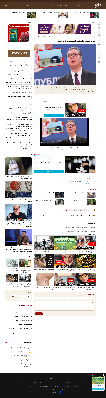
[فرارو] (97, 5)
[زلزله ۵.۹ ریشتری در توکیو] (59, 195)
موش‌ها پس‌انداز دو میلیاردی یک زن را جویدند (44, 200)
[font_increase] (99, 42)
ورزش (79, 5)
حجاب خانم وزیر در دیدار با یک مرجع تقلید (48, 12)
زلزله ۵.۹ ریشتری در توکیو (49, 193)
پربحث (11, 61)
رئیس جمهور (83, 210)
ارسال (38, 314)
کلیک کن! (54, 115)
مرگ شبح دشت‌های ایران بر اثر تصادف (78, 200)
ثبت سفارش (49, 172)
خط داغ (30, 104)
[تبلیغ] (65, 29)
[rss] (59, 378)
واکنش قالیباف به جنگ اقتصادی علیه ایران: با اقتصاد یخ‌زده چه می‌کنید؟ (20, 66)
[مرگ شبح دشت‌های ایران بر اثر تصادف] (91, 202)
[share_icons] (99, 35)
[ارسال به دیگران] (99, 31)
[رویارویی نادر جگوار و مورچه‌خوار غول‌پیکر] (31, 15)
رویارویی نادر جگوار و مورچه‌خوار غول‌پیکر (18, 12)
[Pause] (66, 172)
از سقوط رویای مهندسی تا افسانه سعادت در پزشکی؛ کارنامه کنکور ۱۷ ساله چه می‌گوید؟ (19, 177)
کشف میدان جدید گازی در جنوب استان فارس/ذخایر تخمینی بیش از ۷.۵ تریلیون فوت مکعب (19, 144)
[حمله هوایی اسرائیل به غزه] (91, 195)
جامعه (39, 5)
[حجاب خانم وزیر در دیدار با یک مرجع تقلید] (63, 15)
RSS (30, 386)
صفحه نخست (90, 5)
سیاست (84, 5)
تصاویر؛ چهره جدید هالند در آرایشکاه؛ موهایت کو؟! (18, 83)
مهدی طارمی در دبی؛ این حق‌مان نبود (21, 92)
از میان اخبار (92, 189)
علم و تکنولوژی (74, 5)
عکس (67, 5)
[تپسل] (44, 101)
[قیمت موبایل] (99, 62)
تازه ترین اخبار (28, 61)
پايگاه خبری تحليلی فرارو (50, 390)
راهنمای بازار (58, 5)
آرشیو (64, 386)
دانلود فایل (64, 150)
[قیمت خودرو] (99, 58)
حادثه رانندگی (69, 210)
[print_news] (99, 28)
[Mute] (68, 172)
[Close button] (103, 375)
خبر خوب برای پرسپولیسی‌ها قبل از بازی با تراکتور (18, 75)
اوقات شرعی (41, 386)
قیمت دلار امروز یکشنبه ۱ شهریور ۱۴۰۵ (24, 320)
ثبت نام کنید (98, 389)
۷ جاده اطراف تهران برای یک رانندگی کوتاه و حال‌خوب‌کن (81, 178)
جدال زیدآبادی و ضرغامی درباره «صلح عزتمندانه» (21, 317)
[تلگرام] (46, 378)
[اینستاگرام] (51, 378)
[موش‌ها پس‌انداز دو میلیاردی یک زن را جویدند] (59, 202)
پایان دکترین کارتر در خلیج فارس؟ (22, 71)
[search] (6, 5)
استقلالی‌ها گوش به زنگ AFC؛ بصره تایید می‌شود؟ (18, 96)
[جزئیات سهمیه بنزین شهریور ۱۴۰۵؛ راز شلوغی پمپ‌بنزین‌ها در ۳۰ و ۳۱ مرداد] (94, 15)
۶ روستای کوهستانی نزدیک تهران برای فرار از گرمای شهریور (80, 181)
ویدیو (63, 5)
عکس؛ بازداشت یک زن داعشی (25, 324)
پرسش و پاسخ (48, 386)
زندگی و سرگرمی (50, 5)
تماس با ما (69, 386)
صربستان (76, 210)
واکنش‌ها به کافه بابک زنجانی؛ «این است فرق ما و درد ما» (19, 313)
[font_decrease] (99, 47)
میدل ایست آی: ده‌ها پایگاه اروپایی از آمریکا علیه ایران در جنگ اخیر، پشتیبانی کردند (20, 87)
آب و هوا (35, 386)
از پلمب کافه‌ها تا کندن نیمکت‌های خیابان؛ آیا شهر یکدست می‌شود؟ (20, 200)
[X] (55, 378)
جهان (28, 5)
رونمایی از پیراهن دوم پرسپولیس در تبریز (20, 79)
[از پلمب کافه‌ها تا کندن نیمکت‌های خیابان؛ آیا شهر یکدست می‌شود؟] (18, 189)
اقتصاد (44, 5)
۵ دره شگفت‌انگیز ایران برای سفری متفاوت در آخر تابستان (80, 184)
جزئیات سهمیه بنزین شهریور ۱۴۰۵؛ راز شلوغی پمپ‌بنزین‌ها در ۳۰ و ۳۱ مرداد (80, 13)
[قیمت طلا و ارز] (99, 53)
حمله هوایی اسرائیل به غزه (80, 193)
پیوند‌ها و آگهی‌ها (57, 386)
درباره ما (75, 386)
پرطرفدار (18, 61)
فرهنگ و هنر (34, 5)
